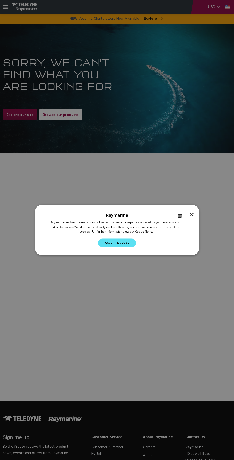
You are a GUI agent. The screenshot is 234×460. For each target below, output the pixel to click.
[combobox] (180, 216)
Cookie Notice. (144, 231)
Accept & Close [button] (117, 243)
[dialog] (117, 230)
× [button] (192, 214)
